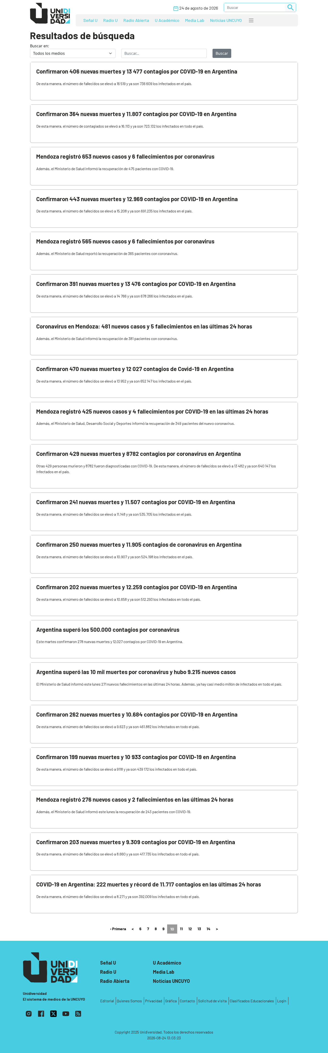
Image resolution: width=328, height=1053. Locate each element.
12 (190, 928)
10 (172, 929)
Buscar (222, 53)
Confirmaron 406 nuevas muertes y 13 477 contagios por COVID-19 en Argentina (136, 71)
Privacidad (153, 1000)
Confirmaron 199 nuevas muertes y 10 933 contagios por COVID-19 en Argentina (136, 756)
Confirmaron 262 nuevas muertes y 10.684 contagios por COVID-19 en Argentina (136, 714)
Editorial (107, 1000)
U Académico (167, 20)
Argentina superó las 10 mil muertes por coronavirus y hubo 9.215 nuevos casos (136, 671)
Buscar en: (39, 46)
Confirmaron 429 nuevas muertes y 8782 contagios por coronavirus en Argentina (138, 453)
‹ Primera (118, 928)
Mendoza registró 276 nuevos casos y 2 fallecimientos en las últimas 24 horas (134, 799)
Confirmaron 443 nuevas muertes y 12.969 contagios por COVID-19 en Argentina (137, 198)
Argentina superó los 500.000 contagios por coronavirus (107, 629)
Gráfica (171, 1000)
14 (208, 928)
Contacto (187, 1000)
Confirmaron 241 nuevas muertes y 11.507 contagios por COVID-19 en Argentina (135, 501)
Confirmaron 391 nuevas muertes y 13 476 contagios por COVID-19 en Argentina (136, 283)
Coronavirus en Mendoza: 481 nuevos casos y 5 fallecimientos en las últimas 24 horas (144, 326)
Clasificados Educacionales (252, 1000)
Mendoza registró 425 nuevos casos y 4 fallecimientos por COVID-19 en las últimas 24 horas (152, 411)
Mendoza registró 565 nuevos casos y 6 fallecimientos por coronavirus (125, 241)
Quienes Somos (129, 1000)
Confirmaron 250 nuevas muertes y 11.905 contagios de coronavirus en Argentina (139, 544)
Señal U (90, 20)
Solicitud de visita (212, 1000)
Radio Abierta (136, 20)
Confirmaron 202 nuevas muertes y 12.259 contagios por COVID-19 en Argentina (136, 586)
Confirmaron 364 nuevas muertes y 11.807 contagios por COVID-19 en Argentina (136, 113)
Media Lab (194, 20)
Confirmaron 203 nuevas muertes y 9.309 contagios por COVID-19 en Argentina (135, 841)
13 (199, 928)
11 (181, 928)
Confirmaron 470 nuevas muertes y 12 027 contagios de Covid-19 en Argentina (135, 368)
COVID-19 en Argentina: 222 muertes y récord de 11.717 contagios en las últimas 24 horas (148, 884)
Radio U (110, 20)
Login (281, 1000)
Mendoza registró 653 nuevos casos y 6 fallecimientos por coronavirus (125, 156)
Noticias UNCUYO (226, 20)
